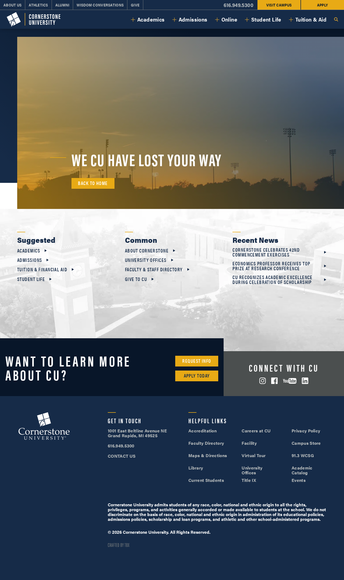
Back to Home (93, 183)
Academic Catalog (302, 470)
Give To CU (136, 279)
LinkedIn (305, 381)
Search (336, 19)
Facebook (274, 381)
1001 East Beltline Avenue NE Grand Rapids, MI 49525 (137, 433)
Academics (151, 19)
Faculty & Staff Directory (154, 269)
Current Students (206, 480)
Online (229, 19)
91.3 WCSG (303, 455)
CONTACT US (121, 456)
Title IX (249, 480)
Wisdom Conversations (100, 5)
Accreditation (202, 431)
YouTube (289, 381)
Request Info (196, 360)
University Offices (146, 260)
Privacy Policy (306, 431)
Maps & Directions (207, 455)
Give (135, 5)
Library (195, 468)
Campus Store (306, 443)
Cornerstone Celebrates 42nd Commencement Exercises (266, 252)
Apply (322, 5)
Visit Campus (279, 5)
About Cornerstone (147, 250)
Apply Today (197, 375)
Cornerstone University (44, 426)
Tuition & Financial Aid (42, 269)
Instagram (262, 381)
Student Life (266, 19)
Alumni (62, 5)
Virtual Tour (254, 455)
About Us (12, 5)
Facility (249, 443)
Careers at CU (256, 431)
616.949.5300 (238, 5)
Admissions (193, 19)
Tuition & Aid (311, 19)
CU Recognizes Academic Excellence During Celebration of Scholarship (272, 279)
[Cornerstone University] (33, 19)
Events (299, 480)
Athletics (38, 5)
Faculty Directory (206, 443)
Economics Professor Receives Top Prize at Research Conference (271, 266)
